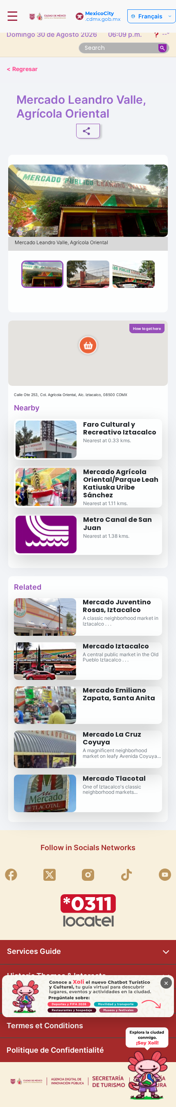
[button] (88, 353)
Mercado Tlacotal (114, 778)
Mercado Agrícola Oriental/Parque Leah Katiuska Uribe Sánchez (120, 483)
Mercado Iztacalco (116, 646)
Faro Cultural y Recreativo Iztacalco (119, 428)
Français (150, 16)
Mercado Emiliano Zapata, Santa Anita (119, 694)
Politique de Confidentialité (55, 1050)
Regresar (22, 68)
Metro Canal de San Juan (117, 523)
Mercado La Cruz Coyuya (112, 738)
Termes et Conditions (45, 1025)
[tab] (42, 274)
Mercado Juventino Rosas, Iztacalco (117, 606)
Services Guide (34, 951)
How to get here (147, 328)
